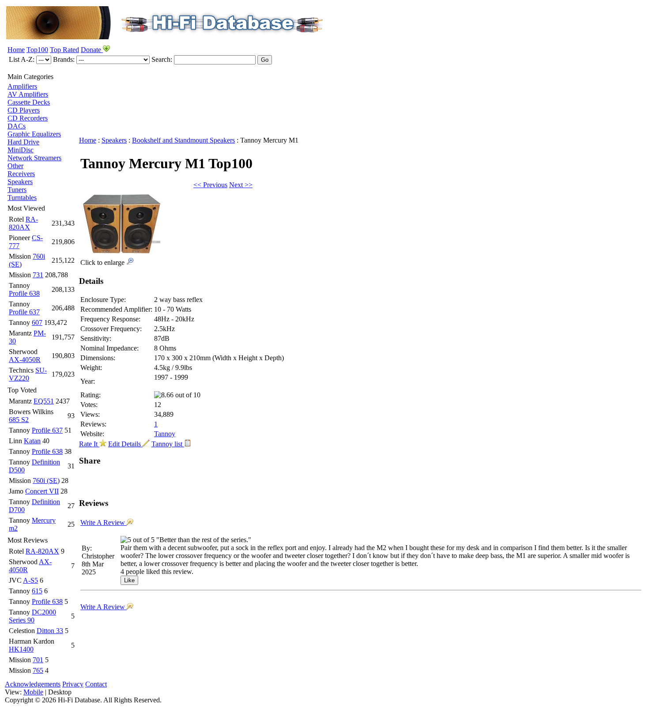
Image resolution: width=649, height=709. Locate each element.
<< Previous (210, 185)
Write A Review (103, 522)
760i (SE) (46, 480)
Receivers (21, 173)
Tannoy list (167, 444)
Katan (32, 441)
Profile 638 (24, 293)
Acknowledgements (32, 684)
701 (38, 660)
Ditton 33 (50, 630)
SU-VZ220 (28, 374)
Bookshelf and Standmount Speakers (183, 140)
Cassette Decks (29, 102)
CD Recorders (28, 118)
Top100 (37, 49)
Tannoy (164, 433)
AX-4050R (25, 359)
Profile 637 (24, 312)
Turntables (22, 197)
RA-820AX (23, 223)
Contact (96, 684)
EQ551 (44, 401)
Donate (92, 49)
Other (15, 166)
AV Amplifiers (28, 94)
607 (37, 322)
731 (38, 275)
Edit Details (125, 444)
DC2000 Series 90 (32, 616)
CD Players (24, 110)
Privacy (72, 684)
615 (37, 591)
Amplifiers (22, 86)
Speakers (20, 181)
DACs (17, 126)
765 (38, 670)
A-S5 (30, 580)
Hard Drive (23, 142)
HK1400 (21, 649)
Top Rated (64, 49)
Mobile (33, 692)
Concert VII (42, 491)
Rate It (89, 444)
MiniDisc (21, 150)
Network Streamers (34, 158)
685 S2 (19, 419)
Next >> (241, 185)
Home (16, 49)
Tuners (17, 189)
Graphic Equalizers (34, 134)
